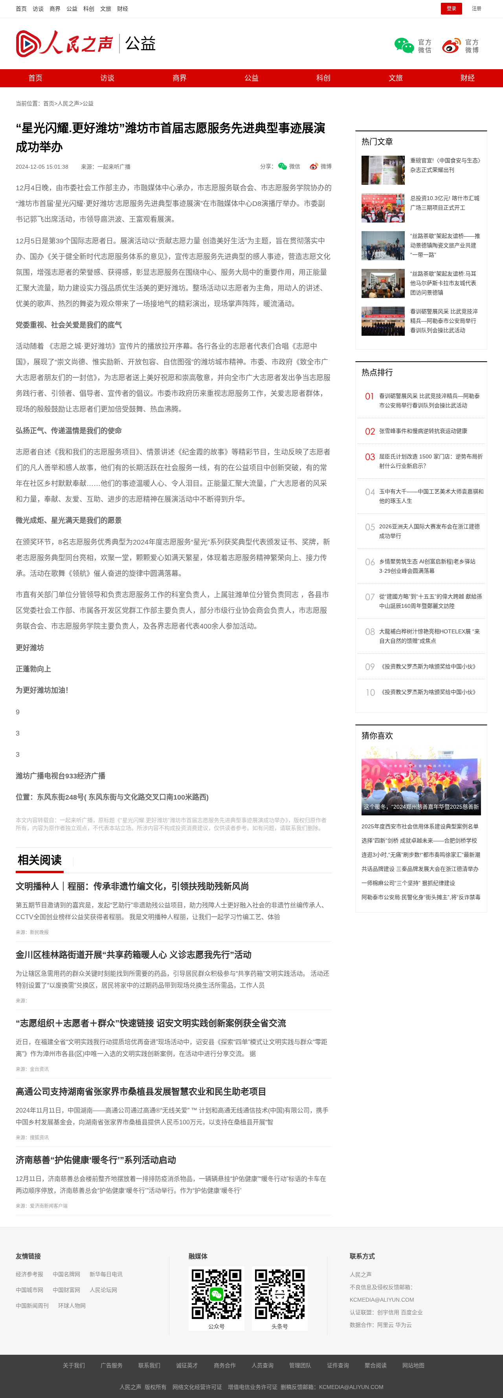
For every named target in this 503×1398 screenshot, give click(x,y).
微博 (326, 166)
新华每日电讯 (106, 1274)
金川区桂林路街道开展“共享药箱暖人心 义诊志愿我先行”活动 (134, 955)
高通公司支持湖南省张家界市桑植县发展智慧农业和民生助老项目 (141, 1091)
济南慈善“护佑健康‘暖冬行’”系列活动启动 (96, 1160)
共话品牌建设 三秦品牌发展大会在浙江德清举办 (420, 869)
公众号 (216, 1326)
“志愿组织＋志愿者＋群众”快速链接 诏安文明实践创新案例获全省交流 (151, 1023)
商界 (55, 9)
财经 (122, 9)
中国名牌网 (66, 1274)
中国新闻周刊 (32, 1305)
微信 (294, 166)
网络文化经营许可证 (197, 1387)
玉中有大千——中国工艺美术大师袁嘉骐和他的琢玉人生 (431, 496)
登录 (451, 8)
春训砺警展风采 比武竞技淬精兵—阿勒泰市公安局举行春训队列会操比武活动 (429, 400)
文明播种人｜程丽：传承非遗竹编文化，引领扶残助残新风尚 (132, 886)
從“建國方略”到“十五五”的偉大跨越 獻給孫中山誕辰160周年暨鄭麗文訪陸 (430, 601)
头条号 (280, 1326)
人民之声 (67, 43)
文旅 (105, 9)
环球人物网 (72, 1305)
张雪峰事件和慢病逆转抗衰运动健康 (423, 431)
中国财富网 (66, 1290)
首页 (21, 9)
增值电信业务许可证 (252, 1387)
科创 (88, 9)
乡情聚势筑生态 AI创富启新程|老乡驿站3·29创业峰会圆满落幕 (427, 566)
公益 (71, 9)
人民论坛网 (103, 1290)
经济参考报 (29, 1274)
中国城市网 (29, 1290)
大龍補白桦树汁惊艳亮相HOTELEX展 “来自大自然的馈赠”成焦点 (429, 636)
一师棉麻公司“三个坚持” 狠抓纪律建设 (408, 883)
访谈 (38, 9)
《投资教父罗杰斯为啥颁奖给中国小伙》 (428, 666)
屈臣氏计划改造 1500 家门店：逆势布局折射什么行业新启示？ (431, 461)
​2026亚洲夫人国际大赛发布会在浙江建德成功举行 (429, 531)
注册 (476, 8)
